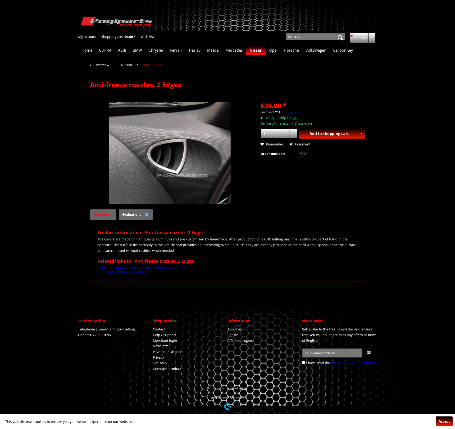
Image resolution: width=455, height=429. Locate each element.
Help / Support (164, 335)
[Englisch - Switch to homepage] (116, 22)
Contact (159, 329)
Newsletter (161, 346)
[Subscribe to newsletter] (369, 353)
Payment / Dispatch (168, 351)
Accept (444, 421)
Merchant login (165, 340)
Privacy (158, 357)
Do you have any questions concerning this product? (143, 267)
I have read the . (341, 363)
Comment (302, 144)
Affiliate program (241, 340)
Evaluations (135, 214)
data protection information (353, 363)
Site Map (160, 363)
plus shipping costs (293, 112)
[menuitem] (87, 36)
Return (233, 335)
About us (235, 329)
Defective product (167, 368)
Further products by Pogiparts (125, 272)
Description (103, 214)
